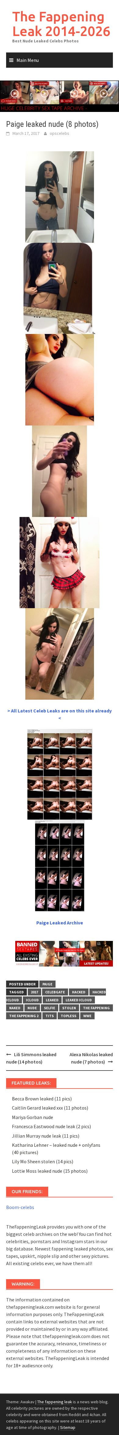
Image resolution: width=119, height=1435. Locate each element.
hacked (78, 992)
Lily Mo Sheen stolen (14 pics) (42, 1161)
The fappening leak (54, 1402)
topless (68, 1015)
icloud (32, 1000)
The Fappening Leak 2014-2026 (61, 23)
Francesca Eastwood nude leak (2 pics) (51, 1126)
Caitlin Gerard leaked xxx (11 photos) (50, 1108)
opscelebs (59, 133)
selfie (49, 1008)
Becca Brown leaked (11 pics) (42, 1099)
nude (32, 1008)
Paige (47, 984)
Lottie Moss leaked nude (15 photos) (50, 1171)
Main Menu (27, 60)
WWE (87, 1015)
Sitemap (67, 1427)
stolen (69, 1008)
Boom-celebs (20, 1207)
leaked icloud (79, 1000)
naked (14, 1008)
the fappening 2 (23, 1015)
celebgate (55, 992)
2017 (34, 992)
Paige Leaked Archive (59, 923)
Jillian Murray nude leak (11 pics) (45, 1136)
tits (49, 1015)
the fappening (96, 1008)
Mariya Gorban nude (32, 1117)
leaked (52, 1000)
